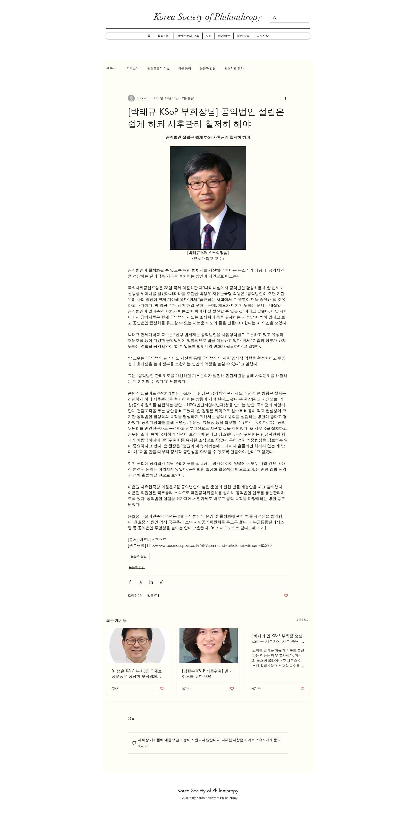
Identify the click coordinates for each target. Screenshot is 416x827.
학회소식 (133, 68)
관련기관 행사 (234, 68)
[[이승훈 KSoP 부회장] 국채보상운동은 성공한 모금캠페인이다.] (137, 645)
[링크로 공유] (162, 582)
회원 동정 (184, 68)
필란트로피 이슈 (158, 68)
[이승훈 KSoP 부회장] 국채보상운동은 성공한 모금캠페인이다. (137, 673)
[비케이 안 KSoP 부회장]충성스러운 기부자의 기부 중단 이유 (278, 638)
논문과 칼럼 (208, 68)
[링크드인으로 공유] (151, 582)
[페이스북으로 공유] (130, 582)
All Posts (112, 68)
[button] (164, 36)
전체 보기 (303, 620)
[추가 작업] (285, 98)
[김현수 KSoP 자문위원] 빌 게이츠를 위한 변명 (208, 673)
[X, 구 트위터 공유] (140, 582)
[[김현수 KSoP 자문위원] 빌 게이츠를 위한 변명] (208, 645)
